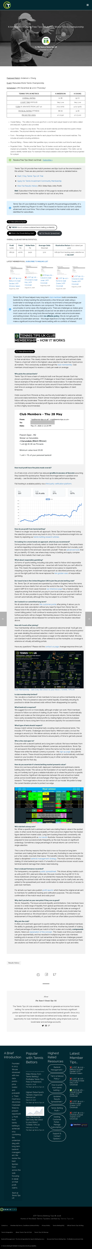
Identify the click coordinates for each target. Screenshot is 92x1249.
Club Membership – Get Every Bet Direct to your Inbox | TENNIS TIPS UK (45, 690)
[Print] (38, 974)
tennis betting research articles (46, 537)
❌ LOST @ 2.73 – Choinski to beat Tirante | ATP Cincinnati (77, 1116)
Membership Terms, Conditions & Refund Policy (24, 1225)
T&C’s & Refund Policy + (56, 1077)
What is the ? (22, 233)
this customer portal (47, 604)
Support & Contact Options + (57, 1136)
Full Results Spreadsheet (50, 233)
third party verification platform (58, 484)
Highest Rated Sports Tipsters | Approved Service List (35, 1094)
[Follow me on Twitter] (43, 1026)
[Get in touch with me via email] (46, 1026)
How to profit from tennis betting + (56, 1087)
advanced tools (73, 550)
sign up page (65, 752)
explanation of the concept (41, 932)
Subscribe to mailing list (37, 261)
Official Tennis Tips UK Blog (75, 1225)
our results (43, 837)
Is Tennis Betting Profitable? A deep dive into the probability (18, 1246)
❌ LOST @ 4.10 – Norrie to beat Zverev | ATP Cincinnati (77, 1104)
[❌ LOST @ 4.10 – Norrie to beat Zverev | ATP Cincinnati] (63, 271)
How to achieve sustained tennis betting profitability (33, 227)
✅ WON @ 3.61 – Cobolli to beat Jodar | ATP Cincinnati (77, 1093)
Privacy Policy (46, 1225)
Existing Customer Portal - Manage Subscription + (57, 1122)
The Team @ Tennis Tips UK (47, 47)
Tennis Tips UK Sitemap (41, 1232)
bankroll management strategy (43, 859)
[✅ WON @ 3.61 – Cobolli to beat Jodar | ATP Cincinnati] (47, 269)
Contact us (4, 1225)
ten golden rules (61, 573)
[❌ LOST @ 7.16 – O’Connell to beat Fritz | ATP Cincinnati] (31, 270)
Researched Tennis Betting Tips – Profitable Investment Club (65, 1239)
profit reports (48, 890)
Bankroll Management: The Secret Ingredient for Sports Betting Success (22, 1239)
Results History (13, 963)
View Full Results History (27, 186)
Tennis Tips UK (67, 1219)
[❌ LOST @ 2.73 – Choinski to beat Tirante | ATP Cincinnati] (78, 270)
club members (55, 297)
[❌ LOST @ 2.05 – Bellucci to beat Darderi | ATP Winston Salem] (16, 271)
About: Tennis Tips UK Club (24, 1232)
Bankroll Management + (57, 1068)
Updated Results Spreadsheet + (57, 1099)
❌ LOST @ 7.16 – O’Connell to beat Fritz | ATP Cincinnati (77, 1082)
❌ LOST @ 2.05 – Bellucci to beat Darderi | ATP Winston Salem (77, 1070)
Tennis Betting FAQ (58, 1225)
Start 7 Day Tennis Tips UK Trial (30, 176)
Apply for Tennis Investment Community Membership (39, 181)
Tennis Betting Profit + (57, 1109)
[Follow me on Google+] (49, 1026)
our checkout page (54, 589)
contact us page (52, 647)
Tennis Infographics (7, 1232)
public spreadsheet (48, 871)
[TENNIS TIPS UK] (8, 1209)
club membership (65, 365)
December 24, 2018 (46, 50)
